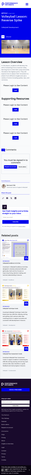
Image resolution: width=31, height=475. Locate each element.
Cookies (3, 460)
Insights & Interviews (7, 443)
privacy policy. (21, 226)
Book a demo (22, 166)
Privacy (3, 453)
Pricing (3, 437)
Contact (3, 450)
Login (15, 90)
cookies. (16, 473)
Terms (3, 457)
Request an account (10, 166)
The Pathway (5, 418)
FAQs (3, 434)
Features (3, 421)
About (3, 440)
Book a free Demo (15, 389)
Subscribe (15, 221)
